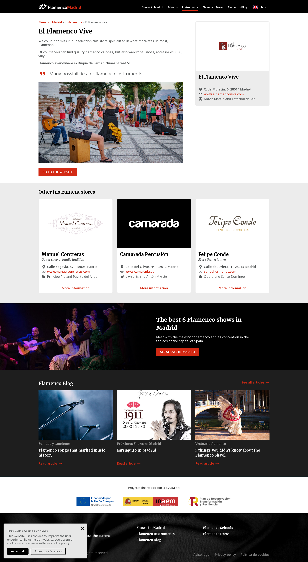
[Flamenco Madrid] (65, 6)
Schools (173, 7)
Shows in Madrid (152, 7)
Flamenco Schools (218, 528)
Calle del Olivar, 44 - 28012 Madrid (151, 267)
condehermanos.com (220, 271)
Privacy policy (225, 554)
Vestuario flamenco (210, 444)
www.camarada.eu (140, 271)
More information (75, 288)
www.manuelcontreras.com (68, 271)
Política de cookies (255, 554)
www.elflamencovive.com (224, 94)
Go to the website (57, 172)
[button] (82, 528)
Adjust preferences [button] (48, 551)
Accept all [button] (18, 551)
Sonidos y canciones (54, 444)
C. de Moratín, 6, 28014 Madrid (227, 89)
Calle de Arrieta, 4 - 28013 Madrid (230, 267)
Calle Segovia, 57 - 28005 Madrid (72, 267)
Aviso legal (201, 554)
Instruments (190, 7)
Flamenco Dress (213, 7)
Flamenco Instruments (156, 534)
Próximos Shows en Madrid (139, 444)
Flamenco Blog (237, 7)
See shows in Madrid (177, 352)
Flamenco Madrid (50, 22)
